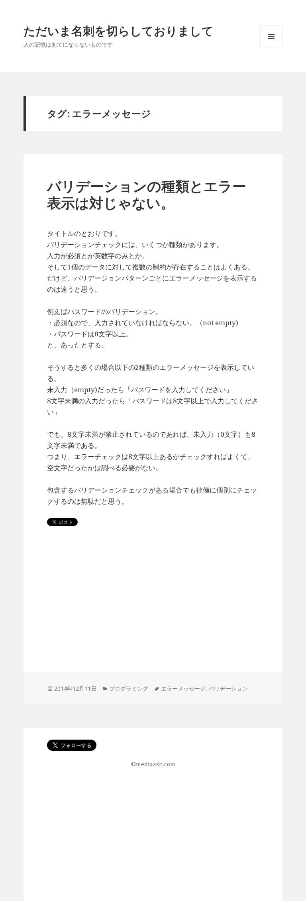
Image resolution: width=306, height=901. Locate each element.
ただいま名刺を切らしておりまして (119, 30)
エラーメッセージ (183, 688)
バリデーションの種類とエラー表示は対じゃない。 (146, 194)
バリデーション (228, 688)
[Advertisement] (153, 616)
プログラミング (128, 688)
